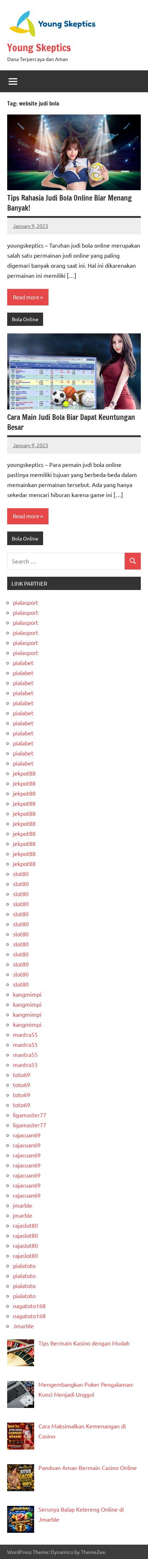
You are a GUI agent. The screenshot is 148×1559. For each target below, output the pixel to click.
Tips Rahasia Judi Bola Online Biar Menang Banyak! (69, 203)
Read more (26, 297)
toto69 (21, 1074)
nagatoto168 (29, 1305)
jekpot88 (24, 773)
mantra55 (25, 1034)
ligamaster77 (29, 1114)
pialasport (25, 602)
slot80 (21, 873)
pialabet (23, 662)
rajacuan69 (27, 1134)
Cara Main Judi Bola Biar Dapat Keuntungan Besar (71, 422)
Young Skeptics (39, 48)
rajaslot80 (25, 1225)
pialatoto (24, 1265)
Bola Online (25, 319)
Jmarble (23, 1325)
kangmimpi (27, 994)
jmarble (22, 1205)
